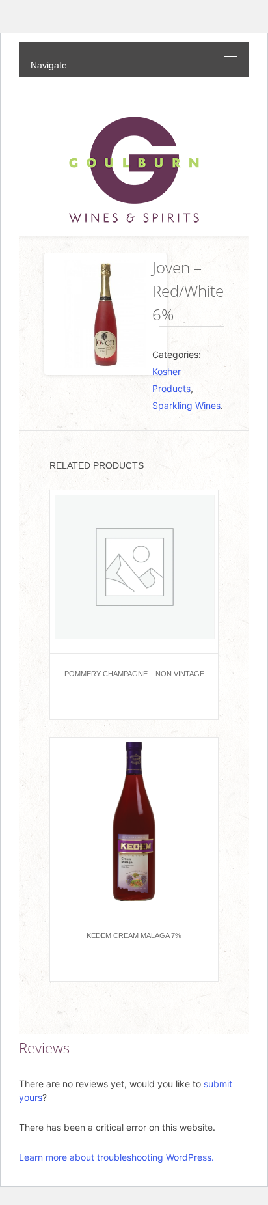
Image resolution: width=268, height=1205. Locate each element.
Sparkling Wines (186, 405)
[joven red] (98, 314)
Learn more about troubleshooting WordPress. (116, 1157)
